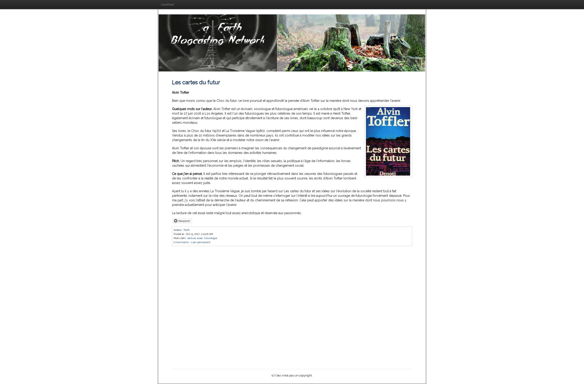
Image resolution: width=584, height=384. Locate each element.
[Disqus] (292, 307)
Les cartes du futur (196, 82)
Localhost (167, 4)
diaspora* (184, 221)
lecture (192, 238)
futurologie (210, 238)
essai (200, 238)
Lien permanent (200, 242)
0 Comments (181, 242)
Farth (187, 230)
